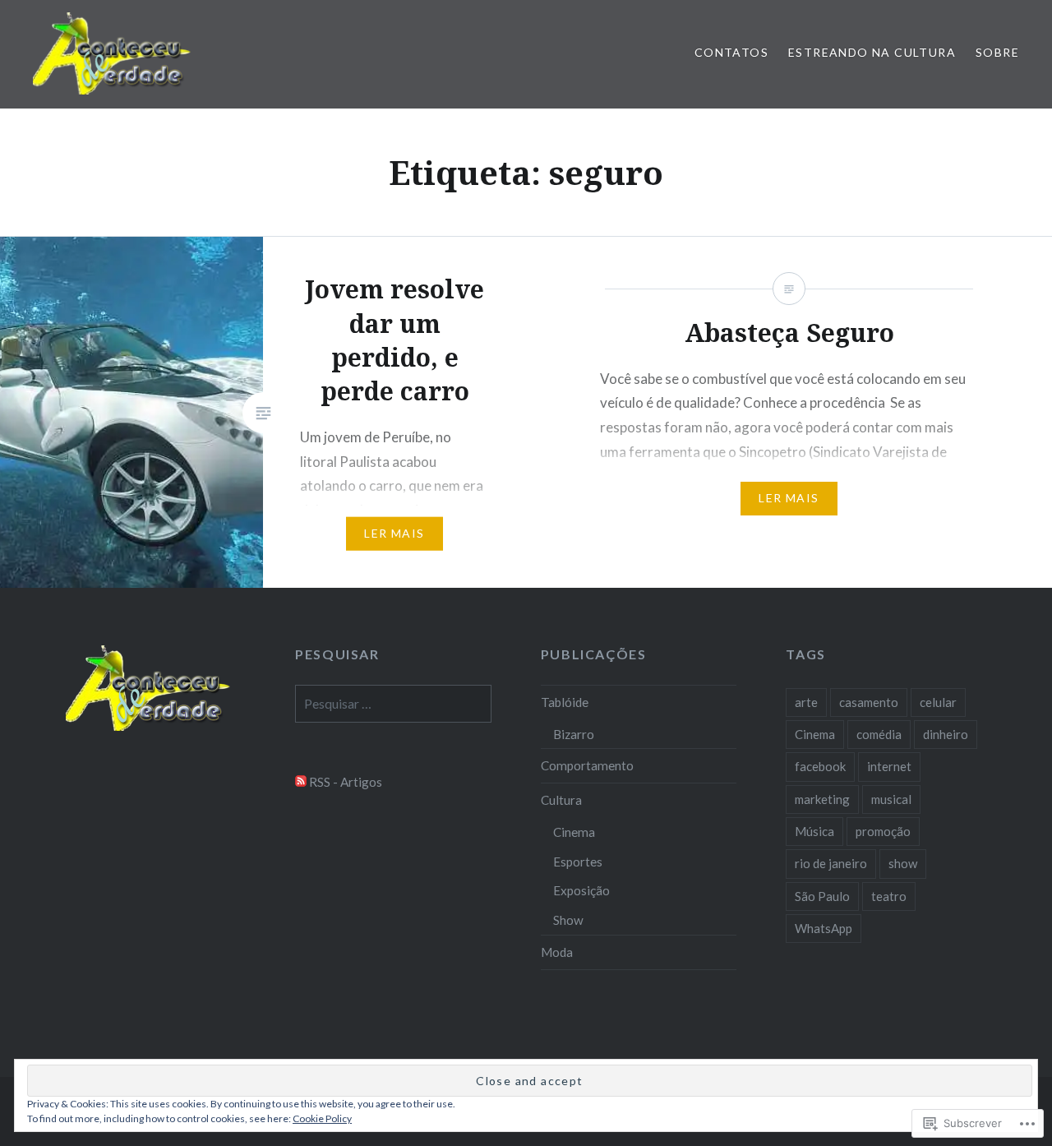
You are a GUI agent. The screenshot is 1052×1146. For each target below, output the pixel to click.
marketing (822, 799)
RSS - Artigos (345, 781)
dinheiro (945, 734)
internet (889, 766)
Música (814, 831)
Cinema (574, 832)
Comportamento (587, 765)
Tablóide (564, 702)
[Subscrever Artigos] (301, 781)
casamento (868, 702)
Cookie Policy (322, 1118)
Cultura (561, 799)
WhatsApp (823, 928)
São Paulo (822, 896)
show (902, 863)
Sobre (997, 52)
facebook (820, 766)
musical (891, 799)
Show (568, 920)
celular (938, 702)
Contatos (731, 52)
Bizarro (573, 734)
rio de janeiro (831, 863)
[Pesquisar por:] (393, 703)
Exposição (581, 890)
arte (806, 702)
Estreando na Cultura (872, 52)
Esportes (577, 861)
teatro (889, 896)
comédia (879, 734)
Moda (557, 952)
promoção (883, 831)
